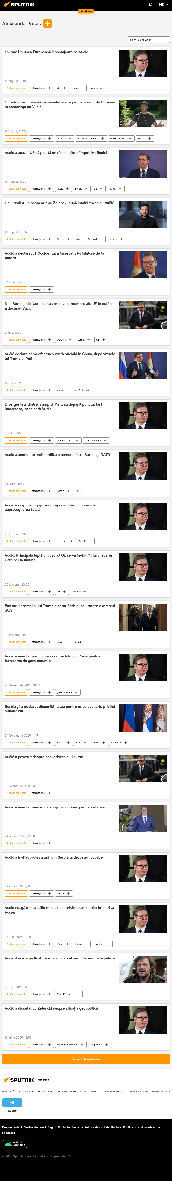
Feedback (8, 1133)
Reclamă (77, 1127)
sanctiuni (116, 742)
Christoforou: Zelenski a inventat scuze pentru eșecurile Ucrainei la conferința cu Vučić (60, 104)
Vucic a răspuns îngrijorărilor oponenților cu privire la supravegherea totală (50, 507)
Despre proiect (12, 1127)
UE (58, 87)
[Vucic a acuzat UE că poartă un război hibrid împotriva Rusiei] (143, 164)
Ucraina (61, 138)
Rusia (75, 87)
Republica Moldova (72, 1091)
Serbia (78, 188)
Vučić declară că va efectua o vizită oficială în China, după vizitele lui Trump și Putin (60, 356)
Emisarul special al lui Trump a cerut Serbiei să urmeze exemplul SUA (60, 608)
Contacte (64, 1127)
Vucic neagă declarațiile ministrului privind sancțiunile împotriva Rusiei (59, 910)
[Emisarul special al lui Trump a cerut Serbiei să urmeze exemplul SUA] (143, 617)
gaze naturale (64, 692)
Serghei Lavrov (98, 87)
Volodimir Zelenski (87, 138)
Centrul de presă (35, 1127)
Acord (96, 742)
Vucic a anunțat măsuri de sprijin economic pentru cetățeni (55, 807)
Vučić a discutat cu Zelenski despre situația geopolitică (51, 1008)
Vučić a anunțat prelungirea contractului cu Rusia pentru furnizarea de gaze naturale (52, 658)
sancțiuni (99, 943)
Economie (45, 1091)
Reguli (52, 1127)
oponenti (62, 541)
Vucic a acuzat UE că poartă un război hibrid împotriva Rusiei (56, 152)
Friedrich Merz (93, 440)
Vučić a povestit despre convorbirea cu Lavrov (44, 757)
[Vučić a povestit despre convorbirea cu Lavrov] (143, 768)
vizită (60, 390)
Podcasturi (139, 1091)
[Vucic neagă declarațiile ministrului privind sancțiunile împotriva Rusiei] (143, 919)
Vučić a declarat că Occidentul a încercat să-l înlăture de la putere (54, 255)
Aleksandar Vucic (21, 23)
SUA (59, 641)
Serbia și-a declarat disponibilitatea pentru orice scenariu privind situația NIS (60, 709)
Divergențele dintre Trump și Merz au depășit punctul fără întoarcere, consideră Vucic (53, 406)
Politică (8, 1091)
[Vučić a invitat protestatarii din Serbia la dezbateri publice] (143, 868)
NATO (79, 490)
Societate (26, 1091)
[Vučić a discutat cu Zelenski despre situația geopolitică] (143, 1019)
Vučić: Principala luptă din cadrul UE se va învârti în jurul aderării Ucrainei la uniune (60, 557)
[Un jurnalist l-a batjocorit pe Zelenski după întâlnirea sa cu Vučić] (143, 214)
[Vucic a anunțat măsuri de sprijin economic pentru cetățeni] (143, 818)
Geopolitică (96, 1044)
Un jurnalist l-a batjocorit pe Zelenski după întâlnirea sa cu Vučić (59, 203)
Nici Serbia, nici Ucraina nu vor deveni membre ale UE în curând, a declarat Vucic (60, 306)
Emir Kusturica (65, 994)
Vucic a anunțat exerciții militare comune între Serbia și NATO (57, 454)
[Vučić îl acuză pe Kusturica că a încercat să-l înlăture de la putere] (143, 969)
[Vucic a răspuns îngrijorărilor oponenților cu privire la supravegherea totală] (143, 516)
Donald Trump (118, 138)
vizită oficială (81, 390)
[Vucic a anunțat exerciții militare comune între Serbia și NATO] (143, 466)
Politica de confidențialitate (103, 1127)
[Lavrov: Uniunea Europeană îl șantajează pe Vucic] (143, 63)
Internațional (38, 87)
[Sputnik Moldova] (20, 8)
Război (112, 188)
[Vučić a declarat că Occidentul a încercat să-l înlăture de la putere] (143, 264)
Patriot (141, 138)
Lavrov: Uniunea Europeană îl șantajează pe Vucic (46, 52)
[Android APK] (15, 1144)
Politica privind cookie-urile (141, 1127)
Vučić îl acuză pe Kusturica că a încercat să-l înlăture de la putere (60, 958)
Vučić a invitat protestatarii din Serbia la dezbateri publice (54, 857)
